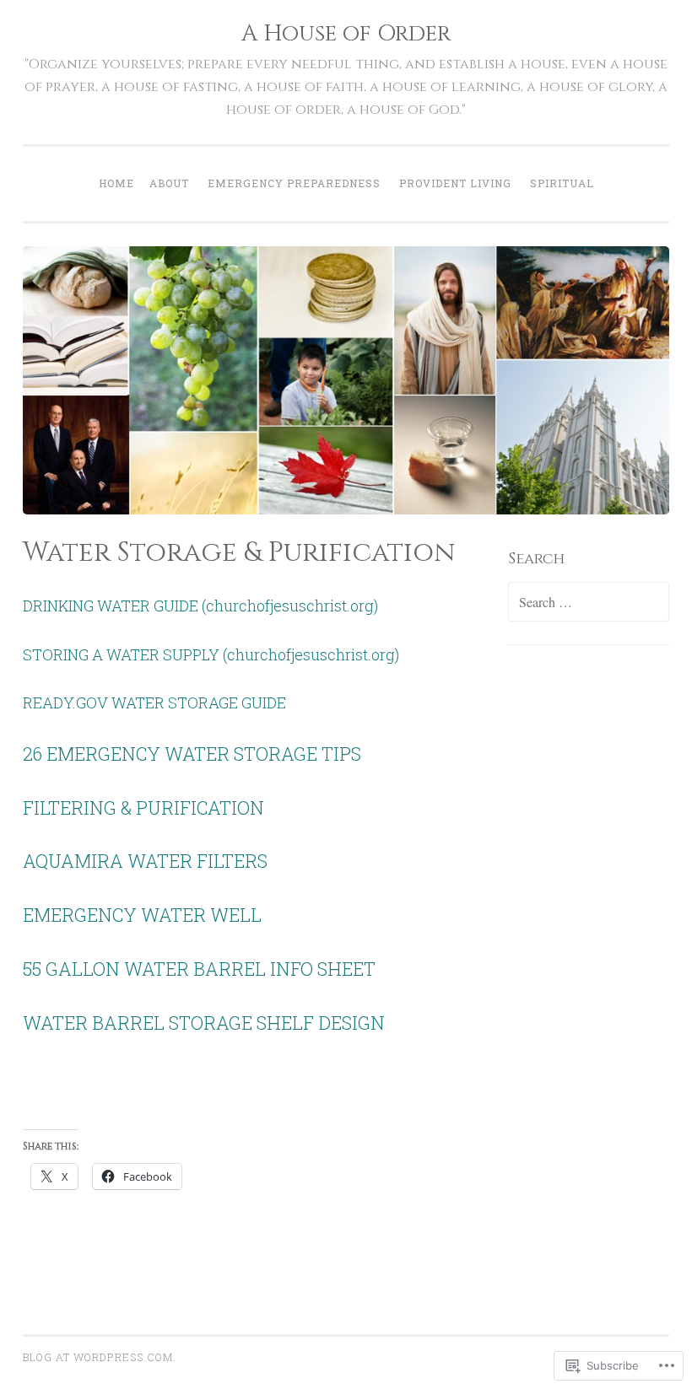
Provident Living (455, 183)
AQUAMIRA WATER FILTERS (145, 860)
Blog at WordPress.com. (99, 1357)
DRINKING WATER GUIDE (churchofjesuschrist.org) (200, 605)
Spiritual (562, 183)
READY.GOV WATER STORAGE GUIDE (154, 702)
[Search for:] (589, 602)
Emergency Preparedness (294, 183)
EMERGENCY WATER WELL (142, 914)
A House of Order (346, 34)
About (169, 183)
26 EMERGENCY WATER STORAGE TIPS (192, 753)
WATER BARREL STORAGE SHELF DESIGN (204, 1022)
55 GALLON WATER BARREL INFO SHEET (199, 968)
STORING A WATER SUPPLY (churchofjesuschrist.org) (211, 654)
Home (116, 183)
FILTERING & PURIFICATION (143, 807)
